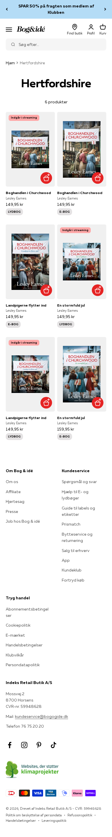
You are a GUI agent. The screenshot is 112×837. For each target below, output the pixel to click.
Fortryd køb (73, 580)
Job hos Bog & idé (23, 521)
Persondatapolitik (23, 664)
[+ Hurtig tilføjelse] (46, 177)
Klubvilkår (15, 655)
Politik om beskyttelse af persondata (34, 815)
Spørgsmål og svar (79, 481)
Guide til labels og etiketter (78, 511)
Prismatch (71, 524)
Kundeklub (72, 570)
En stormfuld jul (71, 305)
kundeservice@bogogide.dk (41, 716)
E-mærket (15, 635)
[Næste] (105, 9)
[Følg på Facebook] (9, 745)
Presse (12, 511)
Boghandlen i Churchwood (28, 193)
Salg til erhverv (76, 550)
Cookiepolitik (18, 625)
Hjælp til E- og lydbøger (75, 495)
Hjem (10, 63)
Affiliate (13, 491)
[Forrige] (7, 9)
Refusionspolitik (79, 815)
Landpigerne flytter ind (26, 305)
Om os (12, 481)
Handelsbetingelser (24, 645)
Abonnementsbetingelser (27, 612)
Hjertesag (15, 501)
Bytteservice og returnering (77, 537)
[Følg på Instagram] (24, 745)
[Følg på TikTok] (53, 745)
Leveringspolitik (54, 820)
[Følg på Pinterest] (39, 745)
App (66, 560)
